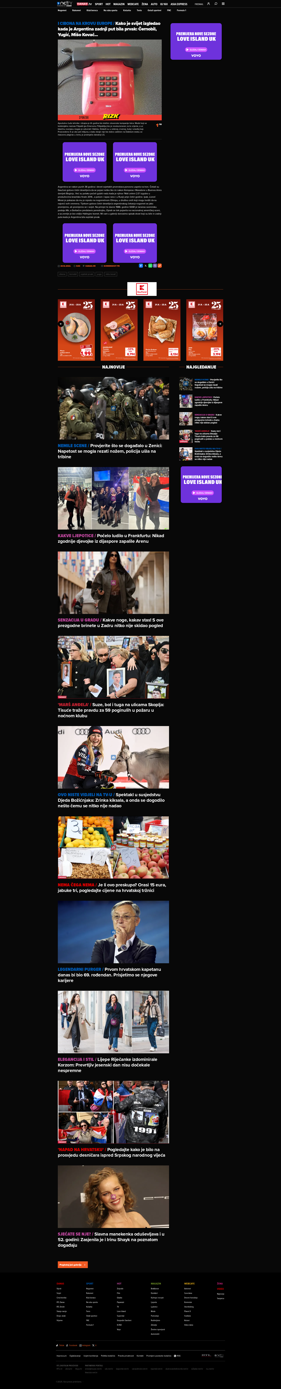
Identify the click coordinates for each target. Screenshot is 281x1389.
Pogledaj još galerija (71, 1264)
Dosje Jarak (61, 1315)
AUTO (154, 4)
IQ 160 (164, 4)
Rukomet (76, 10)
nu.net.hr (210, 1368)
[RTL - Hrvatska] (206, 1356)
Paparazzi (120, 1302)
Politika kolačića (108, 1355)
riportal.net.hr (157, 1368)
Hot (108, 4)
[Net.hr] (219, 1356)
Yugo (99, 274)
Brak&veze (155, 1288)
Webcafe (133, 4)
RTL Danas (61, 1302)
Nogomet (62, 10)
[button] (61, 324)
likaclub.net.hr (91, 1372)
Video (220, 1289)
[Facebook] (141, 266)
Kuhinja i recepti (157, 1297)
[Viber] (155, 266)
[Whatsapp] (150, 266)
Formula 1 (181, 10)
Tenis (139, 10)
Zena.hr (68, 1368)
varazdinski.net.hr (140, 1368)
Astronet (187, 1288)
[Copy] (160, 266)
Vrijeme (60, 1320)
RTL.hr (59, 1368)
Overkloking (189, 1306)
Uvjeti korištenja (91, 1355)
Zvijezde (120, 1288)
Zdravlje (154, 1324)
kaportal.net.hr (122, 1368)
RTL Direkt (61, 1306)
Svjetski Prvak (87, 274)
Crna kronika (61, 1297)
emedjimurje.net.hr (93, 1368)
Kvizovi (187, 1320)
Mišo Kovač (111, 274)
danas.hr (90, 266)
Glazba (119, 1297)
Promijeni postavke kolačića (158, 1355)
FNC (169, 10)
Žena (145, 4)
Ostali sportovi (154, 10)
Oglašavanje (75, 1355)
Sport (99, 4)
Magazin (119, 4)
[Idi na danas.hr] (84, 4)
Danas (60, 1283)
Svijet (59, 1293)
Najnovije (220, 1293)
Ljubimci (154, 1306)
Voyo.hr (78, 1368)
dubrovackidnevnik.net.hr (177, 1368)
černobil (73, 274)
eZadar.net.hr (197, 1368)
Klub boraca (92, 10)
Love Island (121, 1311)
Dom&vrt (154, 1293)
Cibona (62, 274)
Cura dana (188, 1293)
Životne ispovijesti (158, 1329)
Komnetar (188, 1302)
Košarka (127, 10)
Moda (153, 1311)
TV (118, 1306)
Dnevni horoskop (191, 1297)
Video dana (188, 1324)
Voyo (119, 1329)
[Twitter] (146, 266)
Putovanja (155, 1315)
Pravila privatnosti (126, 1355)
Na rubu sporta (110, 10)
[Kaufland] (140, 289)
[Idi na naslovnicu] (65, 7)
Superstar (120, 1315)
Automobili (155, 1333)
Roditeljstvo (155, 1320)
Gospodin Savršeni (124, 1320)
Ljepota (154, 1302)
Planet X (187, 1311)
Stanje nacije (62, 1311)
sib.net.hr (109, 1368)
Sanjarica (220, 1298)
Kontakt (140, 1355)
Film (118, 1293)
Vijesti (59, 1288)
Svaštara (187, 1315)
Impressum (62, 1355)
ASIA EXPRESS (179, 4)
